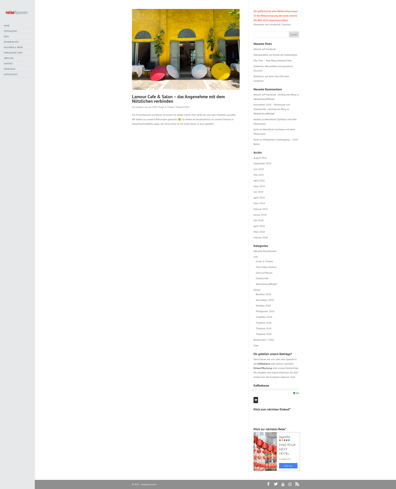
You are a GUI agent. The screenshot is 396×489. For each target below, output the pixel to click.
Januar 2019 (260, 214)
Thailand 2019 (263, 328)
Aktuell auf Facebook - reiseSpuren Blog (275, 94)
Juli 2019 (258, 191)
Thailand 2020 (182, 107)
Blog (6, 36)
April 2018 (259, 226)
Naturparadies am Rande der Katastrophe (275, 54)
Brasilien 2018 (263, 294)
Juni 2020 (259, 169)
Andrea (139, 107)
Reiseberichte (11, 42)
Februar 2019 (261, 209)
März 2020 (259, 186)
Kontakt (8, 63)
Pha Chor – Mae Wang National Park (273, 60)
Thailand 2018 (263, 322)
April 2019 (259, 197)
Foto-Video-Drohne (266, 267)
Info (256, 256)
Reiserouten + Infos (264, 339)
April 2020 (259, 180)
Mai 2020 (259, 174)
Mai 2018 (259, 220)
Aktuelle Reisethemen (265, 251)
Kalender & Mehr (13, 47)
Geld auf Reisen (264, 272)
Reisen (257, 289)
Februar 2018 (261, 237)
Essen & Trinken (166, 107)
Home (7, 26)
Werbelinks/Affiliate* (264, 99)
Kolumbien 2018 (265, 300)
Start (256, 345)
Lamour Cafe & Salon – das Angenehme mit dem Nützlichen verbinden (178, 99)
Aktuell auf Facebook (265, 49)
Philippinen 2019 (265, 311)
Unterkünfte (262, 278)
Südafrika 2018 (264, 317)
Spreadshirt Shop (13, 53)
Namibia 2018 (263, 305)
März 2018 (259, 231)
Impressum (9, 69)
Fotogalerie (10, 31)
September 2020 (262, 163)
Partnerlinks (292, 368)
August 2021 (260, 157)
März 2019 (259, 203)
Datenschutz (11, 74)
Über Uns (8, 58)
